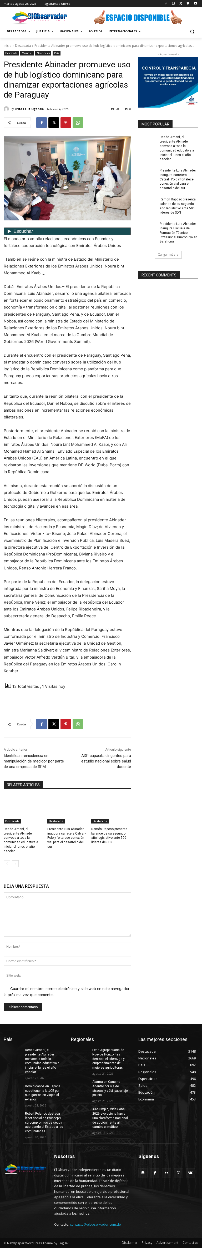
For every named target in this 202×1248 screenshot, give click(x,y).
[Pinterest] (65, 122)
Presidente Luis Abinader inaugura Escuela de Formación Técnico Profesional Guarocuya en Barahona (178, 232)
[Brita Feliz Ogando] (7, 109)
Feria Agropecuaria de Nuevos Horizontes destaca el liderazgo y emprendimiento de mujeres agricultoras (108, 1058)
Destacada (23, 45)
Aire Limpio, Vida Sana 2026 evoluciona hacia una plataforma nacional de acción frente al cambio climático (110, 1118)
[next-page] (15, 863)
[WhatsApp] (78, 122)
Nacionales (43, 53)
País (56, 53)
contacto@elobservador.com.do (95, 1224)
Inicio (8, 45)
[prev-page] (7, 863)
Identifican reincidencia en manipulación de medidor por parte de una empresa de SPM (34, 761)
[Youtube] (195, 4)
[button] (192, 31)
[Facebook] (166, 4)
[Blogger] (143, 1173)
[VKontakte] (190, 1173)
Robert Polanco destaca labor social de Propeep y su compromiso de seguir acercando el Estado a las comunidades (44, 1122)
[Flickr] (166, 1173)
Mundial (27, 53)
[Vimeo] (188, 4)
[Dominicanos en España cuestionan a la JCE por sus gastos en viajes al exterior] (13, 1090)
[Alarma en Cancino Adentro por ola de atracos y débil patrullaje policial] (80, 1086)
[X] (181, 4)
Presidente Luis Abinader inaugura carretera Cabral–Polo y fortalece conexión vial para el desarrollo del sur (67, 837)
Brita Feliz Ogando (29, 109)
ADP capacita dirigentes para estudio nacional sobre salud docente (106, 761)
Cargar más (166, 254)
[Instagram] (173, 4)
